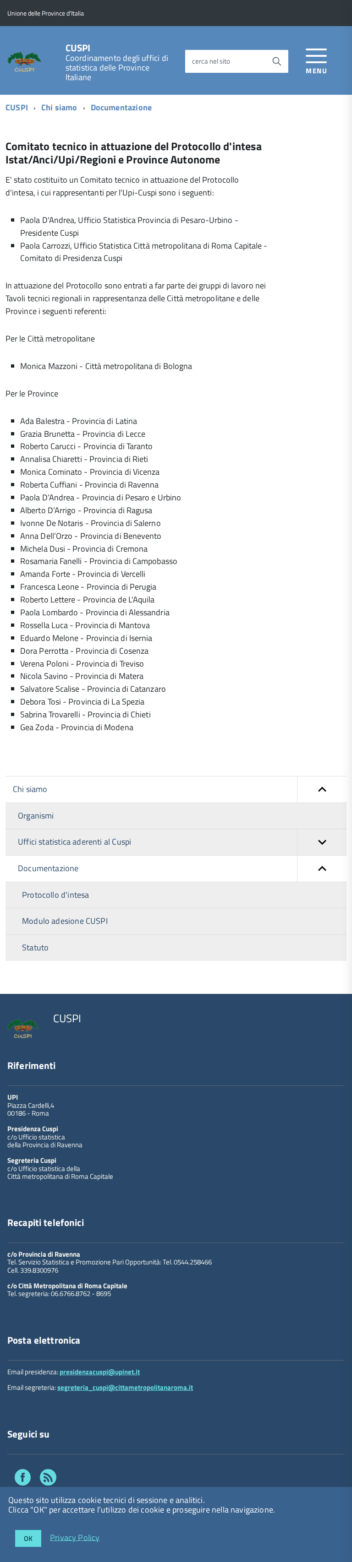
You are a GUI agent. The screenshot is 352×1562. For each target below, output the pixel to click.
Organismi (36, 815)
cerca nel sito (211, 61)
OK (28, 1538)
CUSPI (78, 48)
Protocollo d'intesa (55, 895)
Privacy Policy (75, 1537)
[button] (321, 789)
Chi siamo (59, 107)
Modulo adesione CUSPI (65, 921)
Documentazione (121, 107)
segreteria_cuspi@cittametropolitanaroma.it (125, 1387)
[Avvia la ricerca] (276, 61)
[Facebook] (23, 1479)
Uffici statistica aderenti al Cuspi (74, 841)
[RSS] (48, 1479)
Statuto (35, 947)
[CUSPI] (24, 61)
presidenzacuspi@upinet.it (100, 1372)
